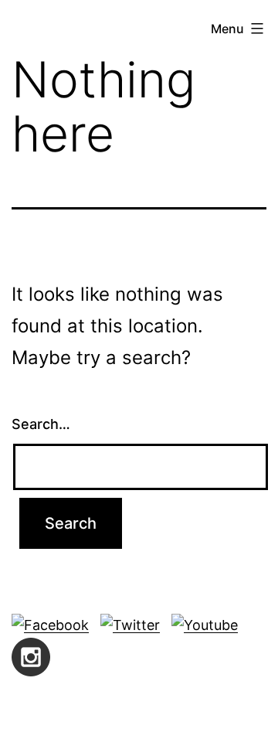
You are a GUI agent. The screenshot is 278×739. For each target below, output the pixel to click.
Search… (41, 424)
